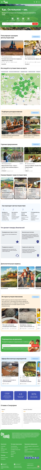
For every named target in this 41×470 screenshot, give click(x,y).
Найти (35, 23)
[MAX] (35, 458)
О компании (3, 446)
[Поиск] (34, 2)
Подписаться (35, 345)
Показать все (36, 36)
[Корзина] (37, 2)
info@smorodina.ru (30, 465)
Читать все (35, 296)
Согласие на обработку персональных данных (32, 449)
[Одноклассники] (38, 458)
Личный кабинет (14, 446)
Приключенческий (31, 71)
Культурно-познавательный (14, 71)
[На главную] (6, 2)
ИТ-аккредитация (4, 452)
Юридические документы (29, 451)
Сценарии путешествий (15, 449)
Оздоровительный (24, 71)
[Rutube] (33, 458)
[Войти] (39, 2)
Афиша (12, 456)
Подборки (13, 451)
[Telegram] (28, 458)
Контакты (3, 450)
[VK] (25, 458)
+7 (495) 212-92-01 (30, 463)
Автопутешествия (14, 447)
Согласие (26, 348)
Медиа (12, 454)
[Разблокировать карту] (38, 77)
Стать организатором (4, 448)
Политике (29, 349)
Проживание (13, 453)
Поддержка (3, 459)
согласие (6, 347)
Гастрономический (4, 71)
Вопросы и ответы (4, 457)
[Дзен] (31, 458)
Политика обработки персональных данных (31, 447)
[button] (17, 104)
